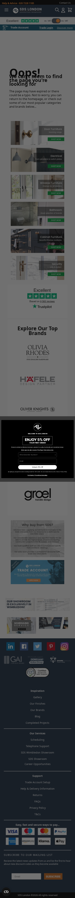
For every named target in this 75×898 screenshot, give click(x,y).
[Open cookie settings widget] (6, 891)
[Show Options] (55, 454)
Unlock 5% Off (37, 467)
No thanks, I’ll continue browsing (37, 475)
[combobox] (36, 454)
